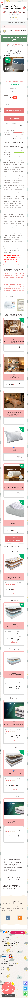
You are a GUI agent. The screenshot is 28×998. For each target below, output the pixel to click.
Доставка (16, 22)
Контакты (22, 22)
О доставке (15, 81)
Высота (19, 582)
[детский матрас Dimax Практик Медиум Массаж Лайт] (14, 64)
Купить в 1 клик (14, 118)
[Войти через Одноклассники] (20, 917)
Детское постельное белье (8, 965)
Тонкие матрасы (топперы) (8, 963)
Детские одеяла (5, 976)
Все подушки (14, 537)
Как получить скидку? (18, 932)
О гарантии (8, 81)
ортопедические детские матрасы (14, 275)
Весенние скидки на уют (14, 38)
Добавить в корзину (15, 111)
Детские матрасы (5, 961)
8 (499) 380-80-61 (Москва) (13, 8)
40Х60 (11, 457)
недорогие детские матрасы (12, 277)
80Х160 (11, 384)
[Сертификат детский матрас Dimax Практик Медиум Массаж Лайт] (9, 305)
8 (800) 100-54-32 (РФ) (11, 6)
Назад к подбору (14, 84)
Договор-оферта (6, 939)
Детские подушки (5, 974)
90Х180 (11, 348)
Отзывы (21, 81)
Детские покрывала (6, 980)
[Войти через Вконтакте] (8, 917)
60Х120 (13, 92)
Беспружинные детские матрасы (14, 273)
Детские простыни (6, 967)
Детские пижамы (5, 969)
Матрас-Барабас (6, 937)
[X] (8, 932)
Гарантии (10, 22)
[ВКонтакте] (4, 932)
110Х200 (11, 494)
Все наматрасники (14, 540)
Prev (5, 64)
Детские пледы (5, 978)
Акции (4, 22)
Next (21, 64)
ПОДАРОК (8, 995)
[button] (13, 374)
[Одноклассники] (6, 932)
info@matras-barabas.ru (12, 948)
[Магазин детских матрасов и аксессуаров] (14, 12)
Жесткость (8, 582)
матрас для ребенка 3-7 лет (17, 292)
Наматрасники (5, 971)
